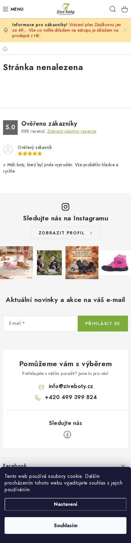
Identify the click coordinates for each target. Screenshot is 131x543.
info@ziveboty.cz (71, 386)
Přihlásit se (102, 324)
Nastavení (65, 504)
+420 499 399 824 (71, 397)
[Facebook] (67, 434)
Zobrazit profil (62, 233)
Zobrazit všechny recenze (71, 131)
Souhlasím (65, 525)
